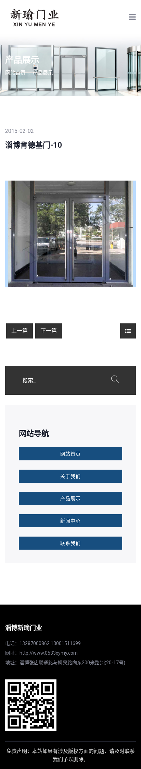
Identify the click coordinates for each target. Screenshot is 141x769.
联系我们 (70, 543)
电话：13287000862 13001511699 (43, 643)
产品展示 (43, 73)
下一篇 (48, 331)
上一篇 (19, 331)
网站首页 (15, 73)
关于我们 (70, 476)
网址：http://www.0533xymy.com (41, 653)
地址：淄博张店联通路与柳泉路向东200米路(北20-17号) (65, 662)
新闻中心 (70, 521)
